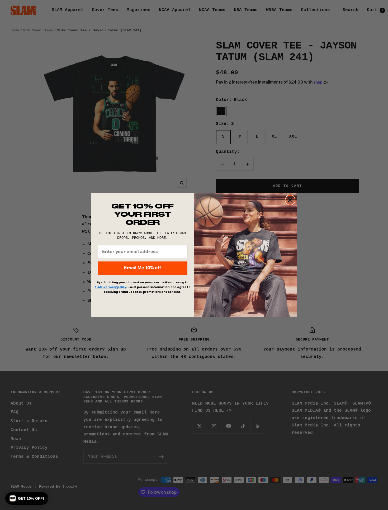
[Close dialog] (290, 200)
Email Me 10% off (142, 268)
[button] (26, 498)
